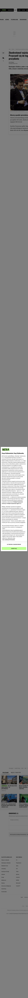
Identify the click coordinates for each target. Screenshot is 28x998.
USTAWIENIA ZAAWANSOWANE (14, 544)
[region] (14, 499)
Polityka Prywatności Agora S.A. (14, 503)
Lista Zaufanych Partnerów (8, 539)
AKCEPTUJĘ (14, 548)
